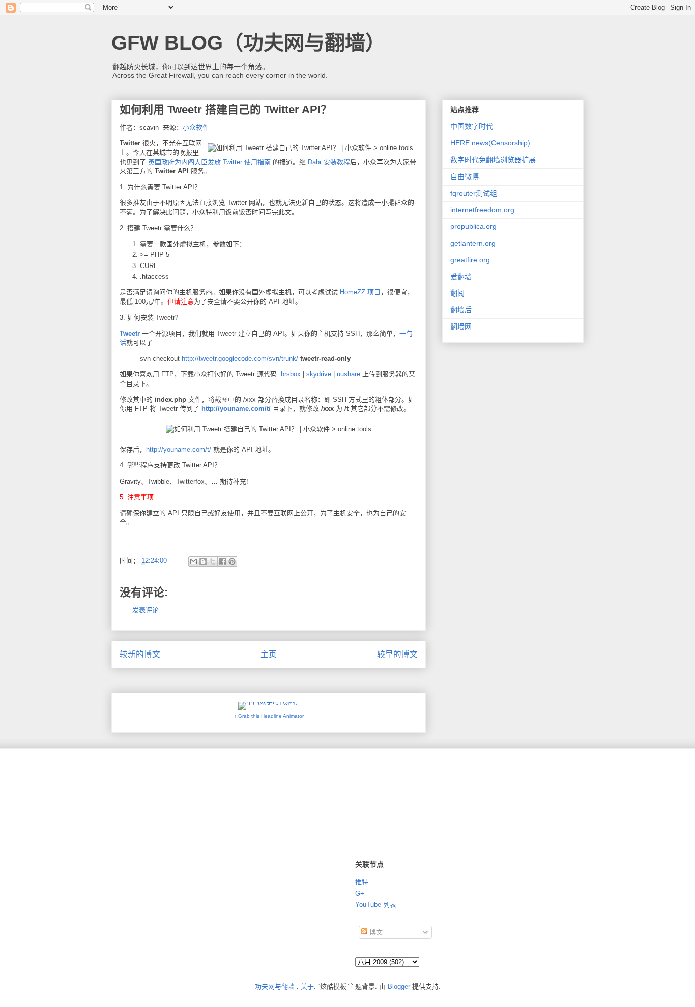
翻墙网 (461, 326)
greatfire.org (470, 260)
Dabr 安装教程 (329, 162)
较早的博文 (397, 654)
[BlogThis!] (203, 561)
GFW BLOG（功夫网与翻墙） (248, 43)
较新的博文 (140, 654)
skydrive (318, 374)
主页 (268, 654)
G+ (359, 893)
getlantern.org (473, 243)
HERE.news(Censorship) (490, 143)
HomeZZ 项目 (360, 292)
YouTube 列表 (375, 904)
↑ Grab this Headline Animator (269, 716)
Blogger (399, 986)
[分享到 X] (213, 561)
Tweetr (130, 333)
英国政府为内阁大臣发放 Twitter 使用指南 (209, 162)
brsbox (291, 374)
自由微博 (464, 176)
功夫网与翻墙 (275, 986)
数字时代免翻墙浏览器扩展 (493, 160)
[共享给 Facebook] (222, 561)
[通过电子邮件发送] (193, 561)
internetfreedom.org (482, 209)
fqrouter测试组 (473, 193)
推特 (361, 882)
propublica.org (473, 226)
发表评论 (145, 610)
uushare (348, 374)
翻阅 (457, 293)
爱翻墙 (461, 277)
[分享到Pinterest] (232, 561)
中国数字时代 (471, 126)
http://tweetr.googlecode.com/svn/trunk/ (240, 358)
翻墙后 (461, 310)
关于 (307, 986)
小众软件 (196, 127)
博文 (375, 932)
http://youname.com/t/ (236, 408)
